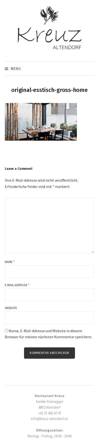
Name (10, 262)
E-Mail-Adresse (17, 285)
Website (11, 308)
